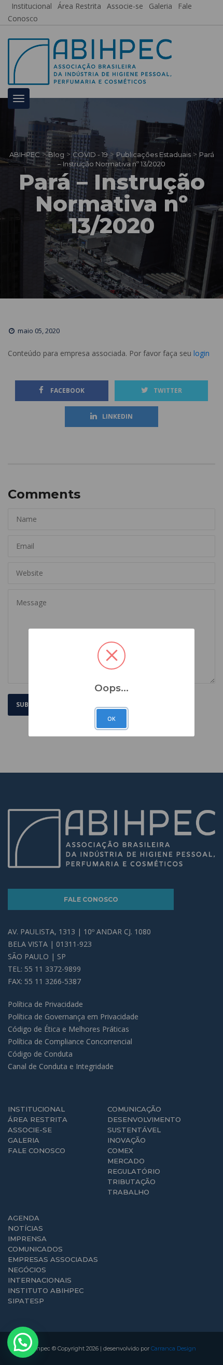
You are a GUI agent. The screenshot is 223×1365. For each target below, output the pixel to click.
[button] (22, 1342)
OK (111, 718)
